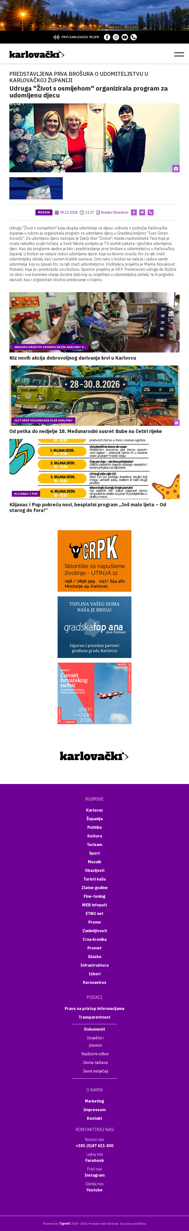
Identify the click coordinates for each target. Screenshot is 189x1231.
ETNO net (94, 913)
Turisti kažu (94, 879)
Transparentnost (94, 1017)
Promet (94, 947)
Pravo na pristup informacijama (94, 1008)
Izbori (94, 973)
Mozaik (44, 212)
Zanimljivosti (94, 930)
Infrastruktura (94, 965)
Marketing (94, 1101)
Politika (94, 827)
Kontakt (94, 1118)
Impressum (94, 1109)
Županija (94, 818)
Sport (94, 853)
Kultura (94, 835)
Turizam (94, 844)
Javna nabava (95, 1062)
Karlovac (94, 810)
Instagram (95, 1175)
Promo (94, 922)
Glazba (94, 956)
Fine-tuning (94, 896)
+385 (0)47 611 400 (94, 1145)
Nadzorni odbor (95, 1053)
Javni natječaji (95, 1071)
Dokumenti (94, 1029)
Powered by (56, 1223)
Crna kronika (95, 939)
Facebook (94, 1160)
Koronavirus (94, 982)
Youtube (94, 1189)
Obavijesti (94, 870)
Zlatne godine (94, 887)
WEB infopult (94, 904)
